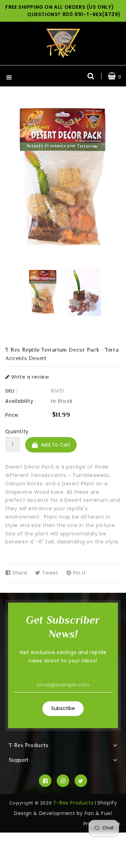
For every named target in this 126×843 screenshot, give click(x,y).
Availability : (20, 401)
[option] (42, 292)
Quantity (17, 431)
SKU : (11, 390)
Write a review (29, 376)
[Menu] (9, 78)
